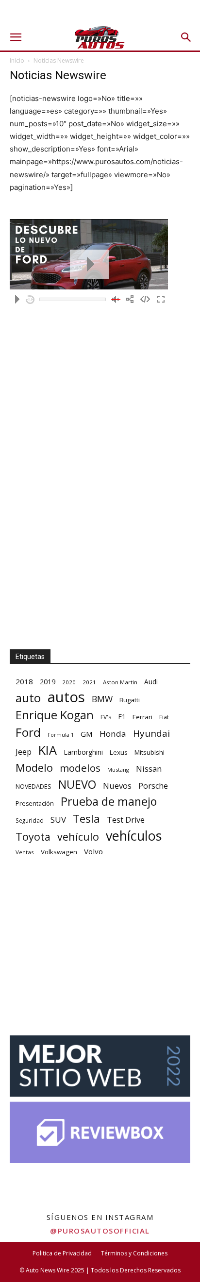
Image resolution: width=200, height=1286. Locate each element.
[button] (15, 37)
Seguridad (30, 820)
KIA (47, 750)
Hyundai (151, 733)
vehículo (78, 836)
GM (87, 734)
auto (28, 698)
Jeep (24, 751)
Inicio (17, 60)
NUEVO (77, 784)
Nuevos (117, 785)
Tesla (86, 818)
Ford (28, 732)
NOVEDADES (33, 786)
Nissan (149, 768)
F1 (122, 716)
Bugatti (129, 699)
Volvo (93, 851)
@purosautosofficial (100, 1230)
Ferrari (142, 716)
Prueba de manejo (109, 801)
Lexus (119, 752)
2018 (24, 681)
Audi (151, 681)
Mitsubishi (149, 752)
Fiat (164, 717)
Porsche (153, 786)
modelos (80, 768)
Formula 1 (61, 734)
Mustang (118, 769)
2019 (47, 681)
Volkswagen (59, 851)
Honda (113, 733)
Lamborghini (83, 752)
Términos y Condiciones (134, 1253)
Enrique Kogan (55, 715)
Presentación (35, 803)
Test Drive (126, 820)
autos (66, 697)
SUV (58, 819)
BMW (102, 699)
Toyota (33, 836)
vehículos (134, 835)
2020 (69, 682)
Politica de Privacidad (62, 1253)
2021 (89, 682)
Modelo (34, 767)
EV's (105, 717)
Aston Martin (120, 682)
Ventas (25, 852)
